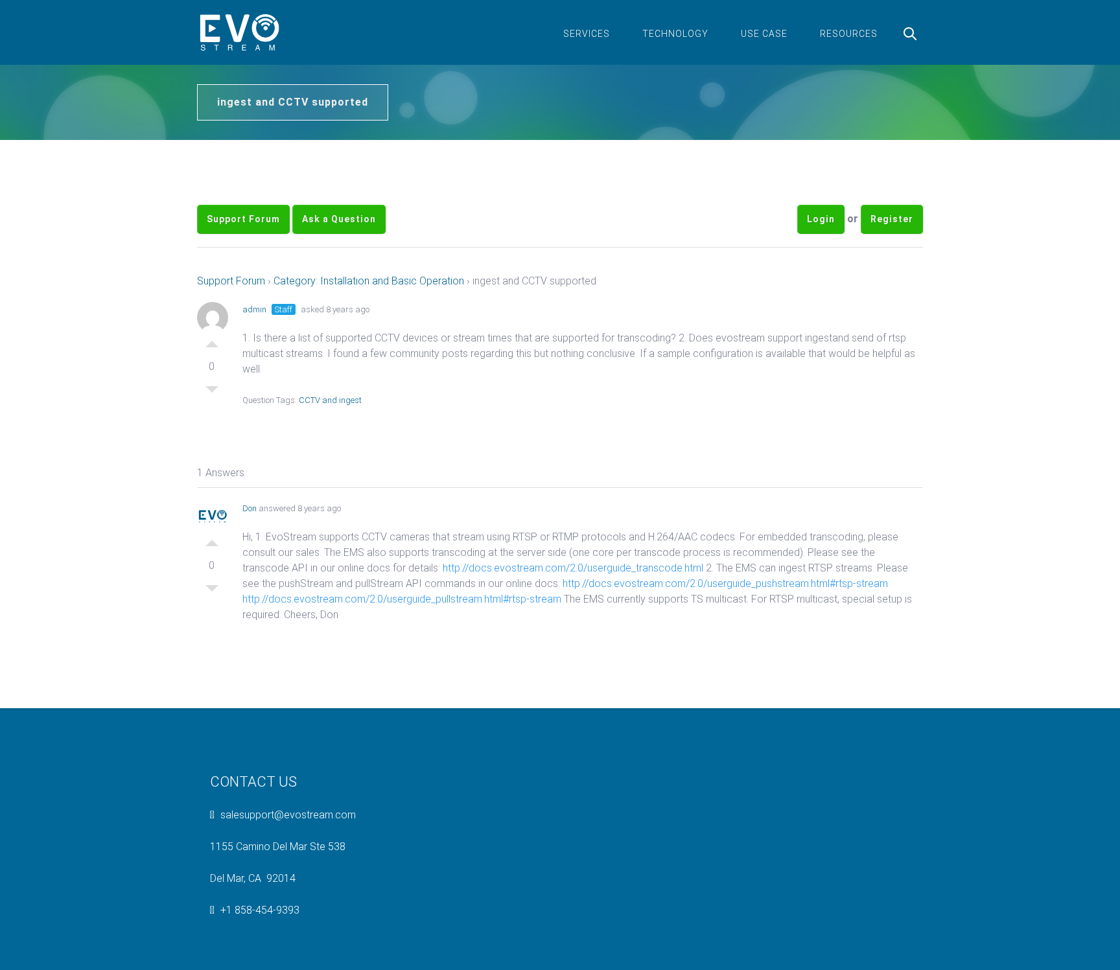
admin (254, 309)
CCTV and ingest (330, 400)
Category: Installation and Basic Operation (369, 281)
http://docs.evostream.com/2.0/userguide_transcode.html (573, 568)
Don (249, 508)
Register (891, 219)
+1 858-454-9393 (259, 910)
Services (586, 34)
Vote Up (211, 340)
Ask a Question (339, 219)
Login (821, 219)
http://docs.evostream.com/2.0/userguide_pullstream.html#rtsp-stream (401, 599)
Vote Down (211, 392)
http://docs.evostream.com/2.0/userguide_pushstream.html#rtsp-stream (725, 583)
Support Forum (243, 219)
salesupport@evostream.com (288, 815)
